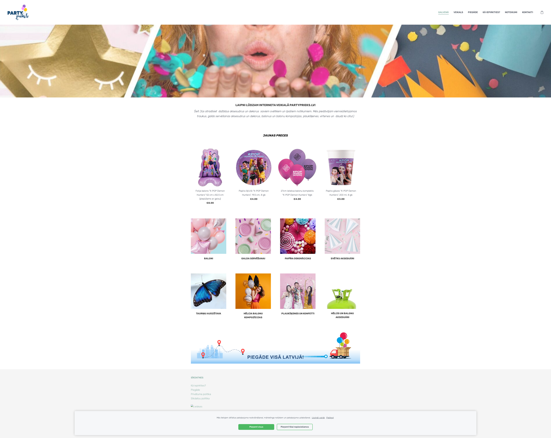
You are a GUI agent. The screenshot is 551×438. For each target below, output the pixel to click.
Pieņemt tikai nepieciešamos (295, 427)
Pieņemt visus (256, 427)
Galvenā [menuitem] (443, 12)
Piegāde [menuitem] (473, 12)
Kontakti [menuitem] (527, 12)
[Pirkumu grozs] (542, 12)
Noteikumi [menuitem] (511, 12)
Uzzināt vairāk (318, 418)
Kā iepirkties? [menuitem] (491, 12)
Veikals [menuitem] (458, 12)
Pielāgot (330, 418)
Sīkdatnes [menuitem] (197, 377)
